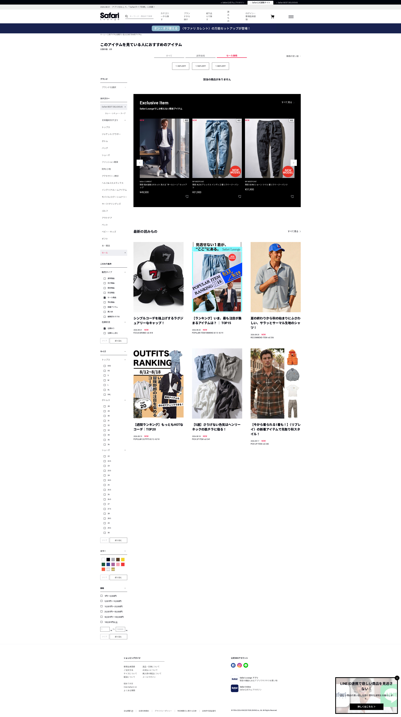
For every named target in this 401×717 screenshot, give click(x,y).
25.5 (109, 490)
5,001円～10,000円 (112, 601)
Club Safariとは (130, 687)
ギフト (105, 239)
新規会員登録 (129, 667)
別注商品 (111, 293)
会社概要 (127, 711)
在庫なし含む (113, 333)
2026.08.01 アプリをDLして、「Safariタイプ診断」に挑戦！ (127, 7)
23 (108, 466)
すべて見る (286, 102)
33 (108, 430)
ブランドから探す (187, 16)
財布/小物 (106, 169)
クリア (104, 341)
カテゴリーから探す (165, 16)
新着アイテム (113, 307)
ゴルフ (105, 211)
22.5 (109, 461)
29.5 (109, 528)
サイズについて (130, 674)
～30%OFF (180, 66)
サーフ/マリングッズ (111, 204)
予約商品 (111, 302)
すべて (169, 56)
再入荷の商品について (152, 674)
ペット (105, 225)
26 (108, 494)
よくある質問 (129, 690)
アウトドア (107, 218)
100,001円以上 (111, 622)
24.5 (109, 480)
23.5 (109, 471)
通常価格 (200, 56)
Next (294, 163)
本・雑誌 (106, 246)
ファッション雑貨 (110, 162)
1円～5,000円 (110, 596)
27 (108, 504)
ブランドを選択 (109, 87)
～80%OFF (220, 66)
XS (109, 371)
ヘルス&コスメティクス (112, 183)
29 (108, 411)
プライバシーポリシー (163, 711)
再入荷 (110, 312)
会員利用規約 (144, 711)
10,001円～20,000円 (113, 606)
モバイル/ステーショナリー (114, 197)
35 (108, 440)
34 (108, 435)
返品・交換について (151, 667)
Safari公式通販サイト (261, 3)
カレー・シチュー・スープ (115, 113)
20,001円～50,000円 (113, 611)
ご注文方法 (128, 670)
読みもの (228, 16)
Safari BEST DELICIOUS (288, 3)
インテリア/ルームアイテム (114, 190)
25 (108, 485)
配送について (129, 677)
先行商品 (111, 283)
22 (108, 456)
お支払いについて (150, 670)
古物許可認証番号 (209, 711)
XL (109, 390)
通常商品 (111, 278)
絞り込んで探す (209, 16)
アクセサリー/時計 (110, 176)
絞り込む (118, 341)
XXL (109, 395)
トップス (106, 127)
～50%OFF (200, 66)
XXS (109, 366)
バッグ (105, 148)
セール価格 (231, 55)
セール (105, 253)
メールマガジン (149, 677)
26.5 (109, 499)
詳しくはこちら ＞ (367, 706)
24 (108, 475)
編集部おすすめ (114, 317)
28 (108, 406)
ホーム (102, 34)
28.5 (109, 518)
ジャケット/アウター (111, 134)
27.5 (109, 509)
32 (108, 425)
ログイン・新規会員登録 (251, 16)
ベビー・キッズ (109, 232)
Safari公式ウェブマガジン (233, 3)
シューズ (106, 155)
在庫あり (111, 328)
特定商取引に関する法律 (186, 711)
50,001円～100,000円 (114, 617)
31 (108, 421)
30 (108, 416)
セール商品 (112, 298)
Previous (140, 163)
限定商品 (111, 288)
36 (108, 444)
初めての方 (128, 684)
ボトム (105, 141)
